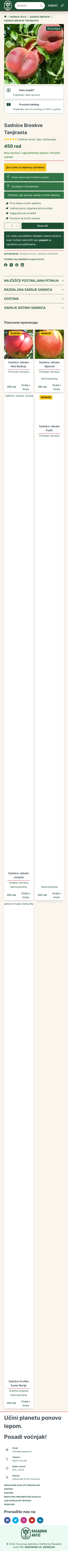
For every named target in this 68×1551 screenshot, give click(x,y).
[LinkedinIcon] (40, 1520)
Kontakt (8, 1489)
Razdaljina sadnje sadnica (28, 290)
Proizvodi (9, 1504)
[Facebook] (5, 264)
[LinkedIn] (22, 264)
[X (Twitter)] (11, 264)
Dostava (11, 299)
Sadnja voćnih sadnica (25, 308)
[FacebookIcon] (7, 1520)
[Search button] (41, 5)
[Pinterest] (16, 264)
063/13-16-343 (19, 1460)
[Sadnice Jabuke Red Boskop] (18, 344)
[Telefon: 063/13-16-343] (7, 1459)
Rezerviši (42, 225)
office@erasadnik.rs (22, 1451)
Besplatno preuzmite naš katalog (22, 1497)
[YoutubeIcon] (32, 1520)
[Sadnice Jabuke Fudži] (49, 408)
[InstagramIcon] (24, 1520)
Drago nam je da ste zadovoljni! (22, 1485)
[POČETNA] (5, 17)
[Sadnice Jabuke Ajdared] (49, 344)
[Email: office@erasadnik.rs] (7, 1450)
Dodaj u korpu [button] (26, 387)
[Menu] (62, 5)
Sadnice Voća (28, 254)
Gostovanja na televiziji (17, 1500)
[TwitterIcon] (15, 1520)
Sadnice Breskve (48, 254)
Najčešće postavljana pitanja (31, 281)
